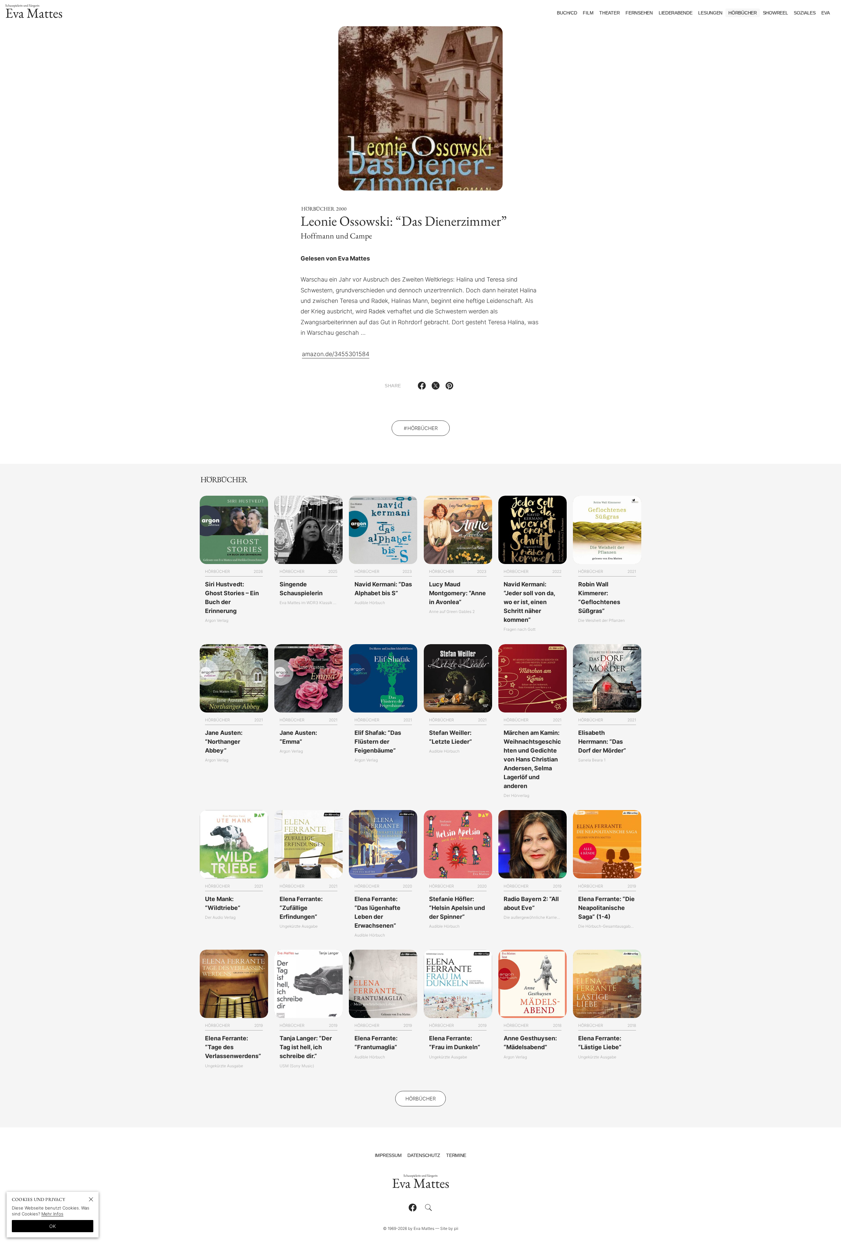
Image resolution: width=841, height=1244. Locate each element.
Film (588, 12)
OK (52, 1226)
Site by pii (449, 1228)
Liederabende (676, 12)
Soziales (804, 12)
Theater (609, 12)
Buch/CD (567, 12)
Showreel (775, 12)
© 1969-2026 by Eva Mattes (408, 1228)
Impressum (388, 1155)
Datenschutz (423, 1155)
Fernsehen (638, 12)
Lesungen (710, 12)
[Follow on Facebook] (412, 1207)
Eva (825, 12)
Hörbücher (742, 12)
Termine (456, 1155)
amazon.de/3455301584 (335, 354)
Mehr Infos (52, 1213)
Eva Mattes (34, 12)
